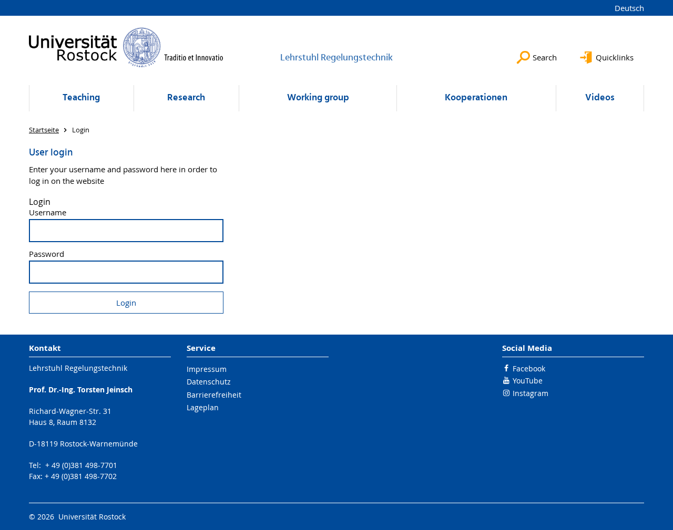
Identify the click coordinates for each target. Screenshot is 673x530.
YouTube (528, 381)
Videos (600, 98)
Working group (318, 98)
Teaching (81, 98)
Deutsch (629, 8)
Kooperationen (476, 98)
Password (46, 254)
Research (186, 98)
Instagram (530, 393)
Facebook (529, 368)
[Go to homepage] (126, 47)
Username (47, 212)
